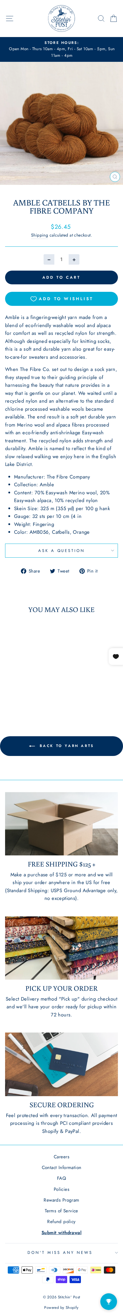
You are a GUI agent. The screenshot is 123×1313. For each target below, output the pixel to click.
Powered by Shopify (61, 1307)
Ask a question (61, 550)
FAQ (61, 1178)
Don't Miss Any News (60, 1252)
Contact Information (62, 1167)
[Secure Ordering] (61, 1064)
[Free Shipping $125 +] (61, 824)
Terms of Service (61, 1211)
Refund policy (61, 1221)
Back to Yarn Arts (65, 745)
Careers (61, 1157)
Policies (61, 1189)
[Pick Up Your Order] (61, 948)
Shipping (39, 235)
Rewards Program (61, 1200)
